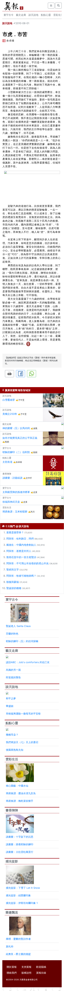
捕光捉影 (12, 861)
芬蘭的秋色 (12, 633)
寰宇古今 (9, 14)
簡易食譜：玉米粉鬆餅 (14, 511)
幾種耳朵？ (12, 734)
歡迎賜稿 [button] (41, 966)
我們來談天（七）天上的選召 (22, 742)
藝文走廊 (21, 14)
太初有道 (7, 461)
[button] (9, 373)
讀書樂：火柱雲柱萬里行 (19, 851)
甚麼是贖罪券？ (15, 532)
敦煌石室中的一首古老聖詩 (21, 557)
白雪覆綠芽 (8, 399)
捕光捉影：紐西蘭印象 (18, 895)
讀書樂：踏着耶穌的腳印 (19, 844)
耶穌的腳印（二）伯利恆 (16, 452)
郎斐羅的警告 (13, 677)
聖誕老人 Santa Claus (18, 626)
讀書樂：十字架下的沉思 (19, 836)
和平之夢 (11, 698)
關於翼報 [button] (12, 966)
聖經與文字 (12, 569)
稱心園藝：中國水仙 (17, 785)
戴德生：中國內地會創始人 (21, 544)
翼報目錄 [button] (41, 972)
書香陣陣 (12, 810)
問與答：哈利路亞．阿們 (20, 538)
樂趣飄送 (12, 912)
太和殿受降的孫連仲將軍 (16, 492)
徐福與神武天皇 (11, 501)
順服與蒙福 (12, 581)
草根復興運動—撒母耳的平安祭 (23, 713)
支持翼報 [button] (26, 966)
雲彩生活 (12, 759)
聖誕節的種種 (13, 588)
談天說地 (33, 14)
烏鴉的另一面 (13, 669)
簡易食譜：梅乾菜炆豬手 (19, 800)
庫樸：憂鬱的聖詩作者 (18, 938)
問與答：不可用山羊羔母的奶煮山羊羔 (27, 563)
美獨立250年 (9, 413)
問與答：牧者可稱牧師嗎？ (21, 575)
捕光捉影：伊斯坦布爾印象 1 (22, 903)
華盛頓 (9, 706)
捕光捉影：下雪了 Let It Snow (23, 887)
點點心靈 (46, 14)
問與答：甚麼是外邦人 (18, 551)
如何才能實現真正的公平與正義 (19, 437)
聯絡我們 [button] (12, 972)
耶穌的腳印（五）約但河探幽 (22, 641)
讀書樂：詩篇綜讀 (12, 477)
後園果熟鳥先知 (14, 749)
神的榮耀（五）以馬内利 (16, 428)
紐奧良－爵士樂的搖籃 (18, 954)
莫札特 (9, 946)
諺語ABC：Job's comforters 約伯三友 (28, 662)
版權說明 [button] (26, 972)
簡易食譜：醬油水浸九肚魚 (21, 793)
